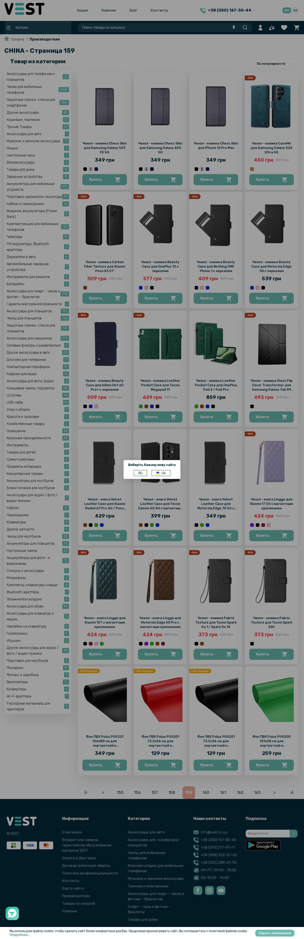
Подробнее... (20, 935)
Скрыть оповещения (275, 933)
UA (164, 473)
